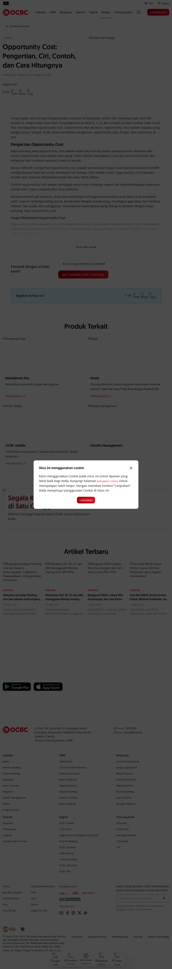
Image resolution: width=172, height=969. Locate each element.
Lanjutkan (86, 500)
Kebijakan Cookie (107, 481)
